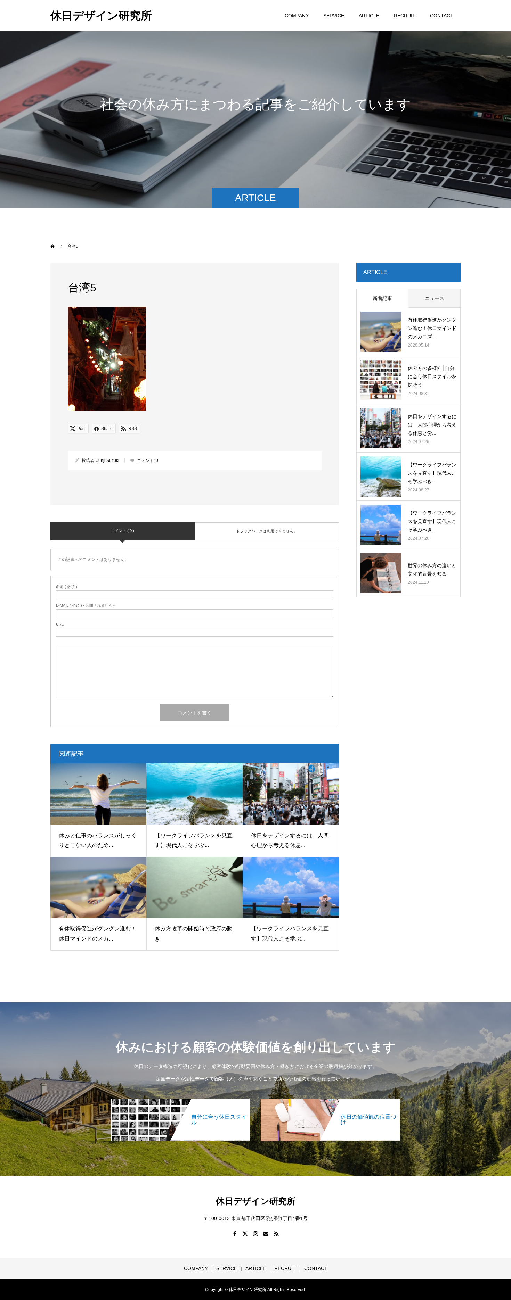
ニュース (434, 298)
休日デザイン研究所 (101, 15)
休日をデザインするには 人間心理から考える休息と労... (432, 425)
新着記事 (382, 298)
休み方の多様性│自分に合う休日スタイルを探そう (432, 376)
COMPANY (297, 15)
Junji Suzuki (107, 460)
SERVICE (333, 15)
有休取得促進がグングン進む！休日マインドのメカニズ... (432, 328)
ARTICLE (369, 15)
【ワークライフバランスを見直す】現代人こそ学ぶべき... (432, 473)
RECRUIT (404, 15)
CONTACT (441, 15)
